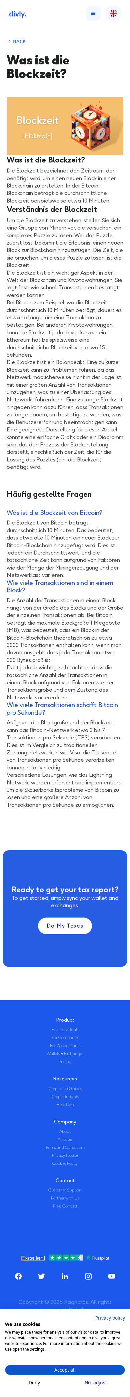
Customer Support (65, 1190)
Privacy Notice (65, 1155)
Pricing (65, 1061)
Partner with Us (65, 1198)
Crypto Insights (65, 1096)
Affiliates (65, 1139)
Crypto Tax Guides (65, 1088)
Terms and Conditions (65, 1147)
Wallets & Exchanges (65, 1053)
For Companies (65, 1037)
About (65, 1131)
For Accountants (65, 1045)
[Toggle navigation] (92, 13)
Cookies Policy (65, 1163)
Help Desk (65, 1104)
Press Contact (65, 1206)
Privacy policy (110, 1318)
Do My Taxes (65, 926)
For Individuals (65, 1029)
